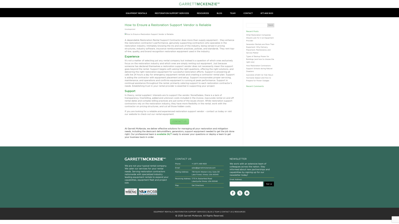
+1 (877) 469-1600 (199, 164)
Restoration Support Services (172, 13)
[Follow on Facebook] (232, 193)
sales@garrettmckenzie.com (204, 168)
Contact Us (227, 212)
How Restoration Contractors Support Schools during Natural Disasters (259, 68)
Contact (248, 13)
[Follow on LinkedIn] (246, 193)
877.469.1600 (267, 13)
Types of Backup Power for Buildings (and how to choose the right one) (260, 59)
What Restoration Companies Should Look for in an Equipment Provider (260, 37)
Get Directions (198, 185)
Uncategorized (130, 29)
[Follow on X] (239, 193)
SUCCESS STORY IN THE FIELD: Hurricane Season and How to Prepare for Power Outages (259, 78)
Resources (203, 13)
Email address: (236, 179)
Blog (219, 13)
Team (233, 13)
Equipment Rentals (136, 13)
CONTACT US (179, 122)
